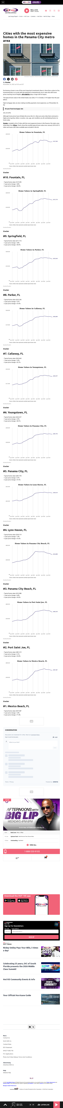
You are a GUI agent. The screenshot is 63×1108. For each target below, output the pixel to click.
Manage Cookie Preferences (9, 1085)
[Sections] (3, 2)
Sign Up (31, 937)
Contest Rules (7, 1044)
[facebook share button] (4, 79)
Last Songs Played (13, 16)
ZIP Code (6, 928)
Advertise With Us (8, 1065)
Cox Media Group (11, 1082)
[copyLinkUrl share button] (16, 79)
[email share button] (12, 79)
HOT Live (26, 16)
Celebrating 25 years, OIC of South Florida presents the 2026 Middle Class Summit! (19, 966)
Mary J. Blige (35, 11)
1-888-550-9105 (32, 851)
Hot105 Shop (47, 16)
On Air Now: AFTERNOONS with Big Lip (31, 827)
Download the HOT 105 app (17, 896)
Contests (33, 16)
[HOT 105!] (31, 2)
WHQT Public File (8, 1050)
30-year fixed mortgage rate (14, 108)
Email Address (15, 928)
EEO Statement (7, 1047)
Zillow (15, 125)
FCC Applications (8, 1054)
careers (41, 1083)
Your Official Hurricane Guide (17, 995)
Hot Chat (39, 16)
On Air (21, 16)
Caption (55, 73)
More (53, 16)
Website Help (7, 1072)
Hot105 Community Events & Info (19, 979)
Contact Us (6, 1038)
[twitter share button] (8, 79)
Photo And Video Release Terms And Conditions (17, 1057)
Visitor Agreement (51, 1082)
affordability (26, 94)
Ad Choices (30, 1083)
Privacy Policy (6, 1083)
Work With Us (7, 1041)
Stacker (5, 123)
